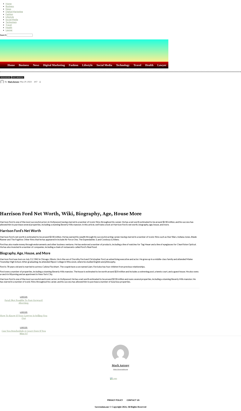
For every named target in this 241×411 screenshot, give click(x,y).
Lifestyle (10, 16)
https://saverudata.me (120, 369)
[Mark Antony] (2, 82)
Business (10, 6)
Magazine (5, 77)
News (8, 9)
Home (9, 3)
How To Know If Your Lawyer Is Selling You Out (23, 317)
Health (9, 27)
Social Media (12, 19)
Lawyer (9, 30)
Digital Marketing (14, 11)
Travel (9, 24)
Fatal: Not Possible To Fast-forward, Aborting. (24, 301)
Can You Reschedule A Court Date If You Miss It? (24, 332)
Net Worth (18, 77)
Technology (11, 22)
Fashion (9, 14)
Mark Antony (13, 82)
